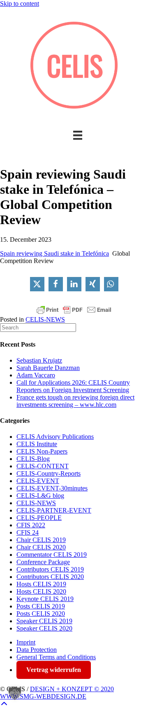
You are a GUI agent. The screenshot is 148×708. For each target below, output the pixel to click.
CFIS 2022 (30, 525)
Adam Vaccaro (35, 375)
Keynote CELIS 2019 (45, 598)
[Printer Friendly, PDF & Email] (74, 310)
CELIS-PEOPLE (39, 517)
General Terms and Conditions (56, 657)
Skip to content (19, 3)
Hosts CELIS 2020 (41, 591)
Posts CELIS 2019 (40, 606)
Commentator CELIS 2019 (51, 554)
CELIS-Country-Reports (48, 473)
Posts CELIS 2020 (40, 613)
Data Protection (36, 649)
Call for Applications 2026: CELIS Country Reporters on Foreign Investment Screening (73, 386)
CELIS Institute (36, 443)
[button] (37, 284)
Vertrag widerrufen (53, 669)
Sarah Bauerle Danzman (48, 367)
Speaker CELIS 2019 (44, 620)
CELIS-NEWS (45, 319)
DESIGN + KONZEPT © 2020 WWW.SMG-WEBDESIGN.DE (57, 692)
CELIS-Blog (33, 458)
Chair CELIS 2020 (41, 547)
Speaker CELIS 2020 (44, 628)
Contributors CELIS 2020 (50, 576)
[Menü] (77, 135)
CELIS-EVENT (37, 480)
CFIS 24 (27, 532)
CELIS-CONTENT (42, 466)
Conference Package (43, 561)
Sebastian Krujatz (39, 360)
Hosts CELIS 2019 (41, 584)
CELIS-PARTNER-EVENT (53, 510)
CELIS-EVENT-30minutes (52, 488)
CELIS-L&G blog (40, 495)
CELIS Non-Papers (41, 451)
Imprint (25, 642)
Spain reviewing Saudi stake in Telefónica (54, 253)
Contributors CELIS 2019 (50, 569)
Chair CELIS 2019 (41, 539)
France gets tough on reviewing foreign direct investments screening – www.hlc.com (75, 401)
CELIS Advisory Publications (55, 436)
